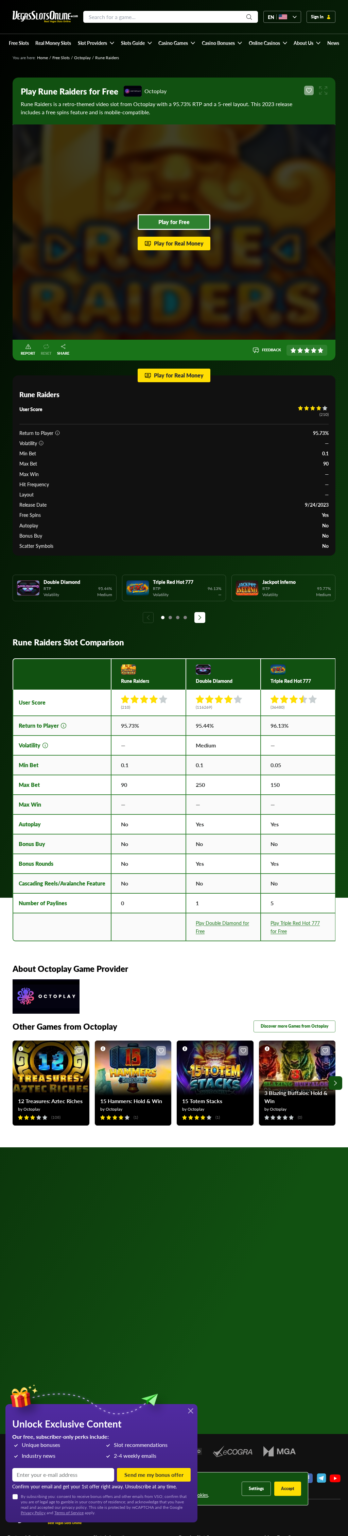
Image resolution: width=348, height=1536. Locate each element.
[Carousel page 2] (170, 617)
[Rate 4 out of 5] (313, 350)
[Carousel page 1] (162, 617)
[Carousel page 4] (185, 617)
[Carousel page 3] (177, 617)
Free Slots (61, 58)
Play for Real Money (179, 243)
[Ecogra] (233, 1451)
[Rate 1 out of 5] (293, 350)
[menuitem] (96, 43)
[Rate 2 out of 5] (300, 350)
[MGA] (279, 1451)
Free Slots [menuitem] (19, 42)
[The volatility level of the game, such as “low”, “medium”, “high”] (41, 443)
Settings (256, 1488)
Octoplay (82, 58)
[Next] (199, 617)
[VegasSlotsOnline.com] (45, 17)
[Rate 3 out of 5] (307, 350)
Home (42, 58)
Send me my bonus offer (154, 1475)
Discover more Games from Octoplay (294, 1026)
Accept (287, 1488)
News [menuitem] (333, 42)
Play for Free (174, 222)
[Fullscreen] (323, 90)
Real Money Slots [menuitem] (53, 42)
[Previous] (148, 617)
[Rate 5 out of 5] (320, 350)
